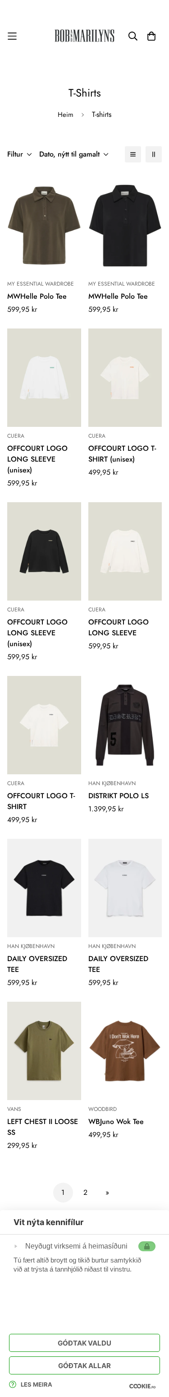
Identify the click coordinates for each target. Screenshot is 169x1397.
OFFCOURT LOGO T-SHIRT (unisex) (122, 453)
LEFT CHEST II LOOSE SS (42, 1127)
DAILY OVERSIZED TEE (37, 964)
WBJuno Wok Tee (116, 1121)
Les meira (36, 1384)
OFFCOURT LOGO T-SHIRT (41, 801)
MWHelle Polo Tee (37, 296)
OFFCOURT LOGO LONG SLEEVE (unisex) (37, 459)
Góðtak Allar (84, 1365)
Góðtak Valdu (84, 1343)
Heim (65, 115)
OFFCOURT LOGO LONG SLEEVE (118, 627)
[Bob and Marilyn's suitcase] (84, 36)
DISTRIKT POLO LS (118, 796)
